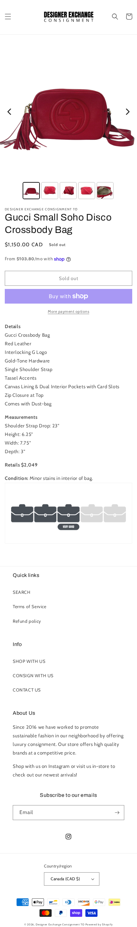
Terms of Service (30, 606)
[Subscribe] (117, 812)
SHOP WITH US (29, 661)
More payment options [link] (68, 311)
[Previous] (9, 112)
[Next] (128, 112)
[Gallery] (68, 122)
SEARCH (22, 592)
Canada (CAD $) (65, 878)
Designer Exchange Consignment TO (60, 924)
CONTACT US (27, 690)
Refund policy (27, 621)
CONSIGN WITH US (33, 675)
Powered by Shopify (99, 924)
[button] (8, 17)
